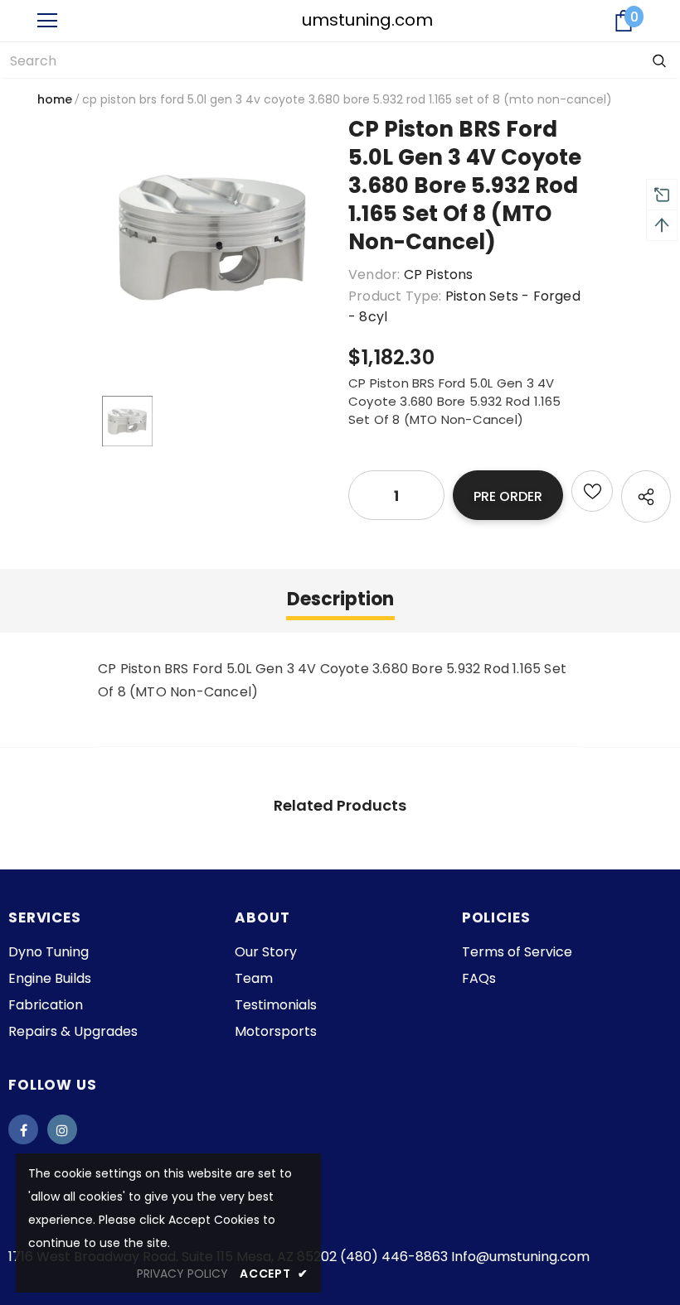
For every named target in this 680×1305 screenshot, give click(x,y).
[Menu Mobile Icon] (47, 21)
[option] (215, 237)
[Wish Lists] (592, 491)
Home (54, 99)
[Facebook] (23, 1129)
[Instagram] (62, 1129)
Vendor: (374, 274)
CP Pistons (439, 274)
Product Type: (395, 296)
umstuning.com (341, 20)
